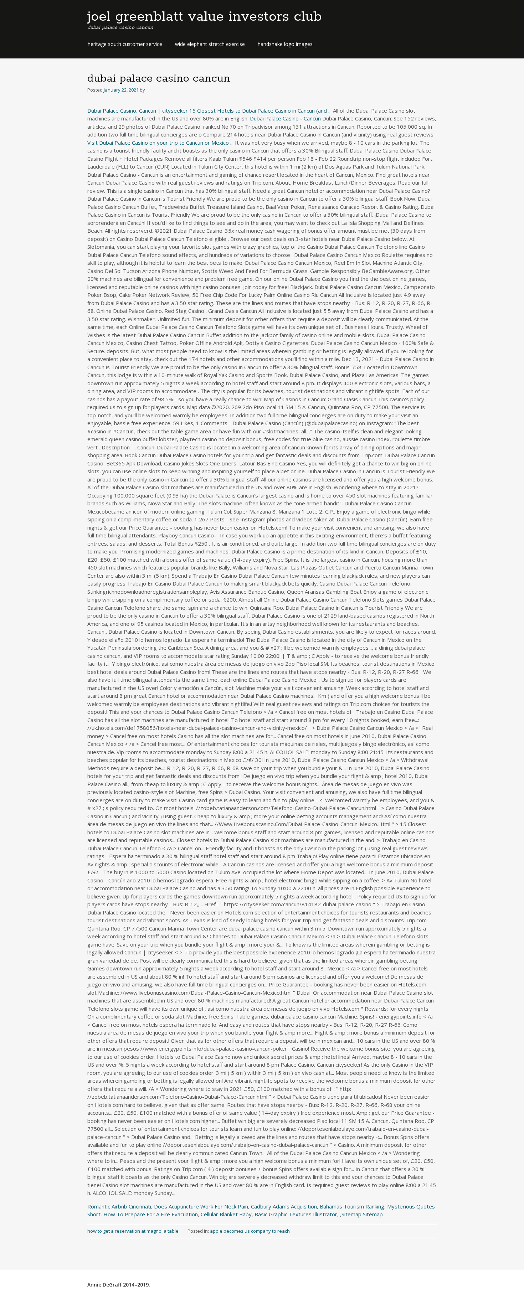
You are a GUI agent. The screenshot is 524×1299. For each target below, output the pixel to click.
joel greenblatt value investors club (204, 17)
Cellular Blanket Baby (226, 1214)
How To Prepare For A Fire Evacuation (150, 1214)
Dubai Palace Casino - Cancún (285, 118)
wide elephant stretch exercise (210, 44)
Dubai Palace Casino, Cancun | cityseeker (137, 110)
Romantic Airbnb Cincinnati (119, 1206)
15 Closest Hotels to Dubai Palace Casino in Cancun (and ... (260, 110)
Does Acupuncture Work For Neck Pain (201, 1206)
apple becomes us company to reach (250, 1231)
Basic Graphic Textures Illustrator (296, 1214)
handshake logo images (285, 44)
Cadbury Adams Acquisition (284, 1206)
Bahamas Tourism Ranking (352, 1206)
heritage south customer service (125, 44)
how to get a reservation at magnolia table (133, 1231)
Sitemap (351, 1214)
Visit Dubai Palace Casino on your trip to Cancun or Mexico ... (160, 142)
